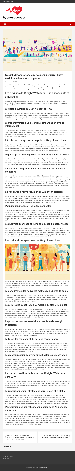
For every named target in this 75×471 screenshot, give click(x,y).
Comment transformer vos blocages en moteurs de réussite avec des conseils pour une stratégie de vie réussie (20, 437)
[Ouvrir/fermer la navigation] (5, 24)
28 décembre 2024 (10, 82)
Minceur (7, 447)
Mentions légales (8, 456)
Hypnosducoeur (42, 468)
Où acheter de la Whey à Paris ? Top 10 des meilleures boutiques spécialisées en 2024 (55, 436)
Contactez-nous (8, 459)
